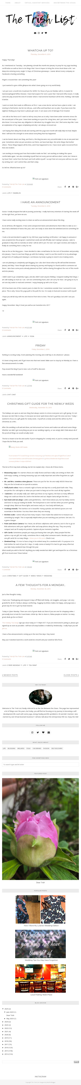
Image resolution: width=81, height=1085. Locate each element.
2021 (6, 1031)
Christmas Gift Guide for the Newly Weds (40, 403)
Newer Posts (11, 675)
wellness (21, 748)
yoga (32, 336)
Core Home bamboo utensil (17, 458)
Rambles (17, 193)
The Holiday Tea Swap (10, 623)
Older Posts (70, 675)
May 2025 (10, 1018)
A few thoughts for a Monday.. (40, 585)
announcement (14, 336)
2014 (6, 1054)
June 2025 (10, 1012)
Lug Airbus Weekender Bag (51, 458)
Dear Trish (40, 883)
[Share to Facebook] (65, 187)
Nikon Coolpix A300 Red (23, 461)
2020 (6, 1035)
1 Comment (6, 570)
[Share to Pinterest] (73, 187)
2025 (6, 1009)
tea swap (33, 665)
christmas (12, 576)
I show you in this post (37, 538)
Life (9, 193)
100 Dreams (37, 748)
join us (4, 628)
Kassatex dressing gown (34, 458)
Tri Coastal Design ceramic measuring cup (31, 456)
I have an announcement (40, 202)
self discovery (56, 748)
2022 (6, 1028)
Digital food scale (64, 456)
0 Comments (6, 187)
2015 (6, 1051)
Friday (40, 345)
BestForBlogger (51, 1082)
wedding (48, 576)
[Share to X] (69, 187)
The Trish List (35, 1082)
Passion (46, 748)
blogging (11, 748)
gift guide (23, 576)
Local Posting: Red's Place (41, 995)
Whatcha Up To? (40, 50)
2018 (6, 1041)
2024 (6, 1022)
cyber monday (13, 665)
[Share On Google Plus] (77, 187)
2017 (6, 1044)
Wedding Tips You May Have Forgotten (41, 960)
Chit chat (11, 395)
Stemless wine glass (51, 456)
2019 (6, 1038)
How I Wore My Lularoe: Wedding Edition (41, 926)
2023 (6, 1025)
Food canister (13, 456)
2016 (6, 1047)
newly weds (36, 576)
